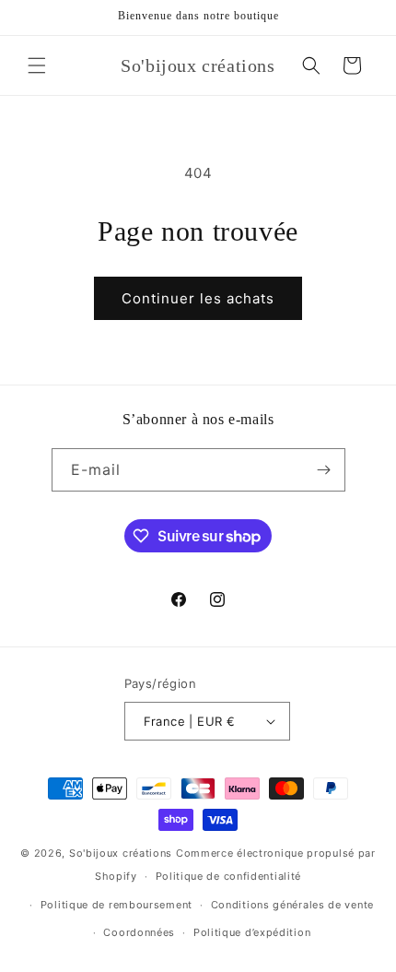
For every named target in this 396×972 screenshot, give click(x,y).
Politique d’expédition (251, 932)
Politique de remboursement (116, 904)
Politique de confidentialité (229, 876)
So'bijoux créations (120, 853)
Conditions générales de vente (292, 904)
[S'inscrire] (324, 470)
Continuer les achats (198, 298)
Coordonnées (139, 932)
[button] (37, 65)
